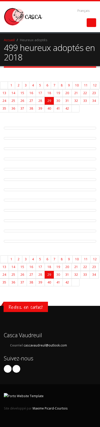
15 (22, 93)
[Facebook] (8, 369)
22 (85, 93)
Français (84, 10)
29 (49, 101)
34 (94, 101)
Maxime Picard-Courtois (50, 408)
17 (40, 93)
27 (31, 101)
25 (13, 101)
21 (76, 93)
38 (31, 108)
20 (67, 93)
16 (31, 93)
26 (22, 101)
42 (67, 108)
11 (86, 85)
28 (40, 101)
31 (67, 101)
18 (49, 93)
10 (77, 85)
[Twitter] (16, 369)
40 (49, 108)
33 (85, 101)
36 (13, 108)
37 (22, 108)
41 (58, 108)
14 (13, 93)
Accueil (9, 40)
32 (76, 101)
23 (94, 93)
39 (40, 108)
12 (95, 85)
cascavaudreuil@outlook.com (45, 345)
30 (58, 101)
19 (58, 93)
